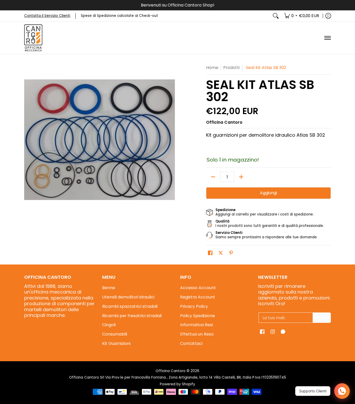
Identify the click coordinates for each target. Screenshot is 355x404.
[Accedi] (328, 16)
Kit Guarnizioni (116, 343)
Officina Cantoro (224, 122)
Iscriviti (322, 318)
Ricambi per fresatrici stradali (132, 316)
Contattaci (191, 343)
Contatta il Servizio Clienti (47, 15)
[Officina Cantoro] (33, 38)
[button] (210, 253)
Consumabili (114, 334)
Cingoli (109, 325)
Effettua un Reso (197, 334)
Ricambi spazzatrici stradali (129, 306)
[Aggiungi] (241, 177)
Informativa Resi (196, 325)
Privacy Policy (194, 306)
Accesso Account (198, 288)
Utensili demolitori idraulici (128, 297)
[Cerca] (275, 16)
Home (212, 68)
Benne (108, 288)
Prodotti (231, 68)
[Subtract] (213, 177)
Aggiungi (268, 193)
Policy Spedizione (197, 316)
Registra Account (197, 297)
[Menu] (327, 38)
